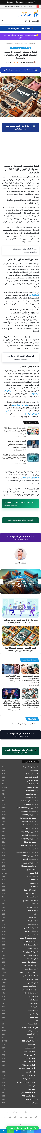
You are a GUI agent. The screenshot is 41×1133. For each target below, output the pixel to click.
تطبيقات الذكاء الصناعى (28, 962)
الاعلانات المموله (31, 794)
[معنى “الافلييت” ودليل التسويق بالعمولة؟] (11, 669)
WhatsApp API (30, 1099)
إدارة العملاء (30, 1072)
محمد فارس (29, 62)
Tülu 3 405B (32, 921)
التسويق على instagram (28, 818)
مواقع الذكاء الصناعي (29, 976)
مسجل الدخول (25, 724)
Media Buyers (31, 791)
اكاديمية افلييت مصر (31, 777)
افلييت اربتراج (33, 770)
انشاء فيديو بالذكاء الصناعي (27, 938)
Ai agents (33, 883)
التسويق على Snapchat (28, 832)
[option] (20, 581)
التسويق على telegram (28, 839)
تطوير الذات (34, 1007)
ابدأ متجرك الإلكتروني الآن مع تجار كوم (20, 357)
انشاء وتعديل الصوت (29, 941)
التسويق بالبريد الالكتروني (28, 801)
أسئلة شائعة (30, 1058)
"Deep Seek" (31, 876)
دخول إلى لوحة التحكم (20, 405)
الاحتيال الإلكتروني (32, 780)
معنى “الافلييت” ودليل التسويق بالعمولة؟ (12, 677)
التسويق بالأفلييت (30, 797)
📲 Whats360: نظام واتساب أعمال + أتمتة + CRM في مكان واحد (20, 751)
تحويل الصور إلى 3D (29, 952)
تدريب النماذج (31, 959)
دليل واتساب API (28, 1096)
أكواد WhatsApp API (27, 1068)
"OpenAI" (32, 880)
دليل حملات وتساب (28, 1092)
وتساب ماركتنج (33, 1031)
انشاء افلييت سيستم (29, 986)
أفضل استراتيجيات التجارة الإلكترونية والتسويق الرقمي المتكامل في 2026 (17, 444)
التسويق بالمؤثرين (30, 804)
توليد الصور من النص (29, 965)
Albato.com (30, 1044)
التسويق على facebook (28, 811)
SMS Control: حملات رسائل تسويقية (25, 250)
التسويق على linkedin (29, 821)
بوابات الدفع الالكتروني (29, 990)
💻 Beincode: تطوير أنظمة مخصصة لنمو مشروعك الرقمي (20, 127)
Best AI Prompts (30, 890)
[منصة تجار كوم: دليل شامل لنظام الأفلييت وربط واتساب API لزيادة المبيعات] (33, 430)
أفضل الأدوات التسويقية (30, 767)
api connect (30, 1048)
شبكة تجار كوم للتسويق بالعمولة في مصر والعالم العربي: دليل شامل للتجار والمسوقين (11, 704)
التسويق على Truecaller (28, 845)
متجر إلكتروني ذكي (30, 993)
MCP (34, 914)
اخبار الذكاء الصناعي (30, 928)
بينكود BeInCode (30, 945)
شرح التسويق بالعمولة (28, 866)
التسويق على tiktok (30, 842)
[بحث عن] (3, 21)
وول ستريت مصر (32, 1103)
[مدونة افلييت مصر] (28, 13)
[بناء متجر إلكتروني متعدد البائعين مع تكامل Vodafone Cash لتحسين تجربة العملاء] (30, 669)
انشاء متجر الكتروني (21, 43)
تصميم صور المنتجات (27, 972)
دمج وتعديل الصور (30, 969)
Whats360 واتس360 (29, 1041)
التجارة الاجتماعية (30, 931)
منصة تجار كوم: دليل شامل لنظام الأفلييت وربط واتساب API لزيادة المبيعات (15, 431)
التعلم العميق (32, 935)
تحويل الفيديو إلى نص (29, 955)
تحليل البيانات (33, 1000)
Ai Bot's (33, 887)
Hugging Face (31, 907)
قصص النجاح (31, 869)
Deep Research (30, 893)
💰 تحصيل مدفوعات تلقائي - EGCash (20, 28)
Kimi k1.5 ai (32, 911)
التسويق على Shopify (29, 828)
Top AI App (32, 917)
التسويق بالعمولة (32, 787)
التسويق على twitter (29, 849)
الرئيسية (31, 43)
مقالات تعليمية (33, 1024)
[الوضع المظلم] (30, 21)
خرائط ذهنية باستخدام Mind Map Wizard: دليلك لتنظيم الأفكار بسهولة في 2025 (14, 458)
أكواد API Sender (28, 1065)
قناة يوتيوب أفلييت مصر (30, 477)
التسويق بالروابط (33, 784)
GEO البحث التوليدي (29, 900)
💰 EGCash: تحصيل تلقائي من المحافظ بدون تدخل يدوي (20, 36)
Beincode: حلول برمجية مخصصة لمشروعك (19, 503)
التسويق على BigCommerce (26, 808)
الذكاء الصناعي (33, 873)
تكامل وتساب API (28, 1075)
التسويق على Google (29, 815)
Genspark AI (31, 897)
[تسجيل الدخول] (26, 21)
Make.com (32, 1038)
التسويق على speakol (29, 835)
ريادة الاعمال (15, 48)
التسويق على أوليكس (29, 859)
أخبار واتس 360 (29, 1055)
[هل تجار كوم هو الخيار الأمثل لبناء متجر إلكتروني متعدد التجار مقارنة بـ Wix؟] (30, 693)
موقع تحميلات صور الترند (29, 1027)
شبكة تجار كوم (34, 295)
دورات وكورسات (33, 1010)
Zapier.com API (29, 1051)
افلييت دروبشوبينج (32, 773)
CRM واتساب (31, 1034)
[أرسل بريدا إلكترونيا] (24, 62)
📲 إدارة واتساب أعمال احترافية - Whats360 (20, 2)
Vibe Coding (31, 924)
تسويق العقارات (33, 1003)
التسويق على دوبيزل (29, 863)
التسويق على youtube (29, 856)
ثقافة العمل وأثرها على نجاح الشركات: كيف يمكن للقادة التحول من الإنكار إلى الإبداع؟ (20, 583)
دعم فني (31, 1089)
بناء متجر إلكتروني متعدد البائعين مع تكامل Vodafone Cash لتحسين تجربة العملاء (30, 679)
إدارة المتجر (9, 43)
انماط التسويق (33, 996)
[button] (22, 1128)
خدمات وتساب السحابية (26, 1082)
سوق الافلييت (34, 1017)
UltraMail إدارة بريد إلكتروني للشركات (20, 520)
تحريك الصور (32, 948)
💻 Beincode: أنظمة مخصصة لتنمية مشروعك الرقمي (20, 70)
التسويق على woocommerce (26, 852)
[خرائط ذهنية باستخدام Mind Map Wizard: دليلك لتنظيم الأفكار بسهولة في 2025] (33, 457)
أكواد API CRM (29, 1062)
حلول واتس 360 (29, 1079)
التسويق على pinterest (28, 825)
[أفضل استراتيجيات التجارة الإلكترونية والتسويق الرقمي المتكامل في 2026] (33, 444)
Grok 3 (33, 904)
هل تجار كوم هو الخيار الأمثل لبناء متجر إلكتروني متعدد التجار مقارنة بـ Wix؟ (30, 703)
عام (37, 1020)
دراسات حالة (30, 1086)
